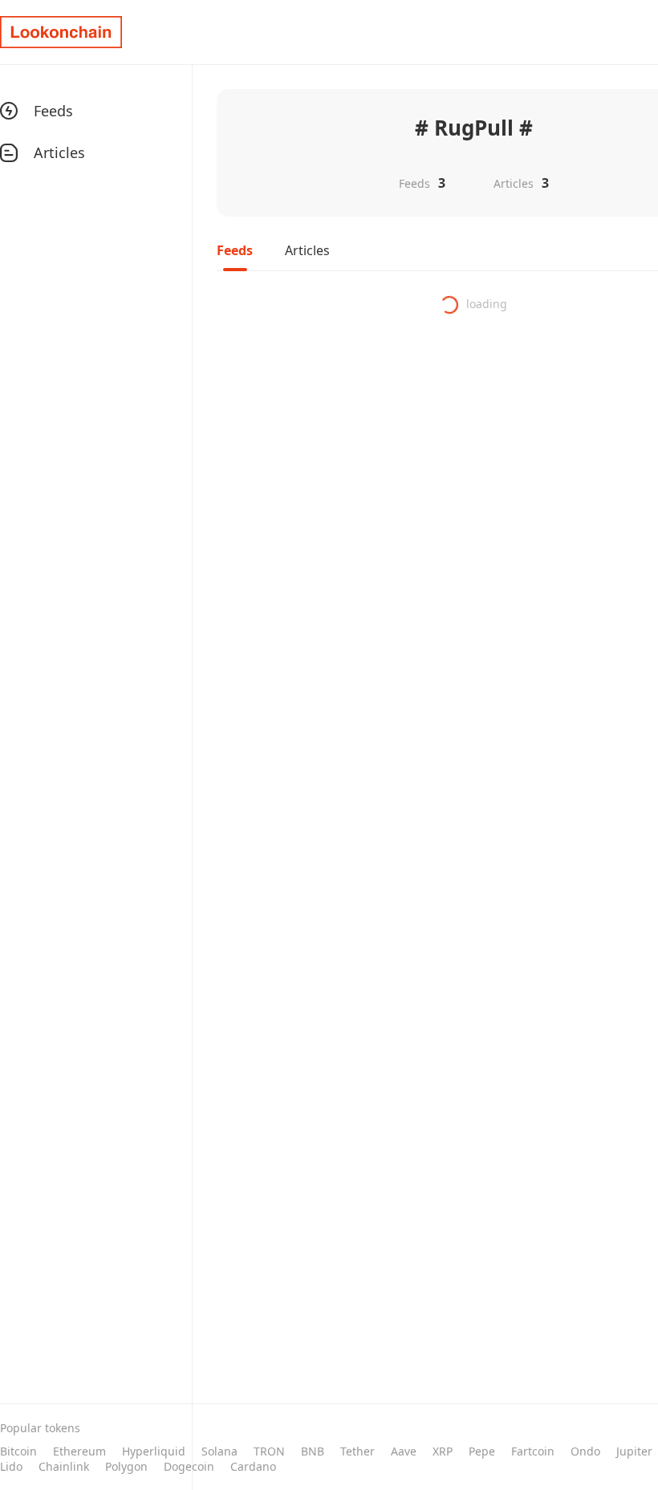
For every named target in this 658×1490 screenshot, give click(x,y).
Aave (403, 1451)
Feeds (235, 250)
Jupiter (634, 1451)
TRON (269, 1451)
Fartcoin (532, 1451)
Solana (219, 1451)
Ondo (585, 1451)
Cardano (253, 1466)
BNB (312, 1451)
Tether (357, 1451)
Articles (307, 250)
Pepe (482, 1451)
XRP (443, 1451)
